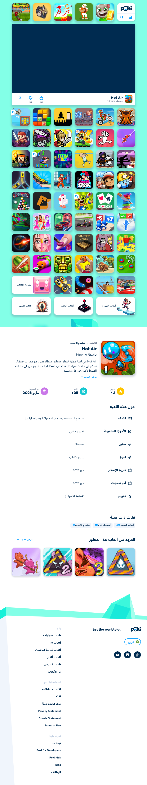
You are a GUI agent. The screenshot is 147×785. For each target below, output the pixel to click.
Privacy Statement (49, 711)
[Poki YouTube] (117, 654)
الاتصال (56, 696)
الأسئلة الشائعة (51, 689)
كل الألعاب (54, 671)
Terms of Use (53, 725)
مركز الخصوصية (51, 704)
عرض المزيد (90, 376)
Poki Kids (55, 757)
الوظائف (56, 772)
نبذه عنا (56, 743)
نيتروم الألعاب (77, 343)
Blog (58, 765)
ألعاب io (56, 642)
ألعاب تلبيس (52, 664)
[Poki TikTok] (137, 654)
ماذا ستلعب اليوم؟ (121, 17)
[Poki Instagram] (127, 654)
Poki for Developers (49, 750)
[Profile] (130, 17)
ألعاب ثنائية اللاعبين (48, 650)
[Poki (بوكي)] (126, 8)
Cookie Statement (50, 718)
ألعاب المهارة (125, 525)
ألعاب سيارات (52, 635)
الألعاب (93, 343)
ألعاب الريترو (103, 525)
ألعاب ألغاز (54, 657)
